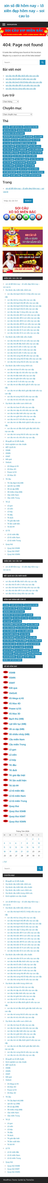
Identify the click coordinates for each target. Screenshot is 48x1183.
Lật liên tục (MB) (13, 486)
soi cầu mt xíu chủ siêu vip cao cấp (20, 400)
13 (16, 847)
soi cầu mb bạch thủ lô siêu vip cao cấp (22, 309)
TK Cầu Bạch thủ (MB (15, 483)
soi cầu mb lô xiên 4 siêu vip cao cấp (21, 353)
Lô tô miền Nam (13, 537)
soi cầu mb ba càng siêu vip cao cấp (21, 88)
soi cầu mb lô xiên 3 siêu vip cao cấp (21, 350)
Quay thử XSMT (13, 551)
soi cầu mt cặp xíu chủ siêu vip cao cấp (22, 372)
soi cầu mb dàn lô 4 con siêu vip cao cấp (23, 330)
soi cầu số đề (36, 153)
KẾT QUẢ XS (11, 447)
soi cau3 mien (25, 140)
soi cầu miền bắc (20, 149)
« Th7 (5, 862)
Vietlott (8, 462)
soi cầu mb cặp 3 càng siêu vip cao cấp (22, 312)
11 (4, 847)
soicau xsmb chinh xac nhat (25, 143)
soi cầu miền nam (35, 149)
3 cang (6, 127)
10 (39, 843)
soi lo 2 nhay (8, 166)
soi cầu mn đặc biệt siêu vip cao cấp (21, 413)
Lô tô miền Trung (14, 540)
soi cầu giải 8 (35, 146)
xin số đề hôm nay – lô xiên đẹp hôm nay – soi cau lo (24, 10)
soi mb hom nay (9, 172)
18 (4, 851)
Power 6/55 (12, 472)
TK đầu (10, 515)
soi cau (6, 140)
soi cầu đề (7, 162)
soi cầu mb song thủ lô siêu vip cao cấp (22, 362)
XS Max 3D (11, 475)
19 (10, 851)
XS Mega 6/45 (13, 466)
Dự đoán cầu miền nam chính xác (19, 403)
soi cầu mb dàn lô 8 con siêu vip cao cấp (23, 341)
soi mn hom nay (23, 172)
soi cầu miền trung (11, 153)
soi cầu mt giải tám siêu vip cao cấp (21, 378)
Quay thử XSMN (13, 554)
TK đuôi (10, 518)
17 (39, 847)
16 (33, 847)
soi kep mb (31, 162)
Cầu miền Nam (13, 495)
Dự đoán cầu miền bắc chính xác (18, 290)
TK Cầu (8, 479)
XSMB (8, 450)
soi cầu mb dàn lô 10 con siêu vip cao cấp (23, 327)
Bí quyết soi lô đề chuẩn (15, 441)
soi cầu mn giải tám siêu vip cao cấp (21, 416)
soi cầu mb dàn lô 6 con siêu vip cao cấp (23, 333)
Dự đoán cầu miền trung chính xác (19, 366)
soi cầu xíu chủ (37, 159)
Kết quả (9, 459)
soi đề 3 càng (15, 175)
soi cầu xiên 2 (31, 156)
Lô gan (10, 506)
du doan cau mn (31, 127)
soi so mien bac (37, 172)
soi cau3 (14, 140)
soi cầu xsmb (8, 159)
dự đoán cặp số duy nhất (13, 136)
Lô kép (10, 512)
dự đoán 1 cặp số (23, 130)
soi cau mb (7, 143)
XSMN (8, 453)
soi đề (5, 175)
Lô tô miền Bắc (13, 534)
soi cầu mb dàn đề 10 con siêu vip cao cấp (23, 324)
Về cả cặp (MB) (13, 489)
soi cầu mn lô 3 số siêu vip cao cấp (20, 419)
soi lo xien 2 (33, 169)
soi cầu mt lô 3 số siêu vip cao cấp (20, 381)
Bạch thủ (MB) (16, 718)
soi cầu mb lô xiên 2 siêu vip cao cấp (21, 79)
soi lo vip (23, 169)
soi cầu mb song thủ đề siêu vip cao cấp (23, 356)
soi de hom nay (19, 162)
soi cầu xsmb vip (22, 159)
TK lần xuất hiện (13, 524)
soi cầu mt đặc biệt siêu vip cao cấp (21, 375)
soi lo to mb (29, 166)
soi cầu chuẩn (22, 146)
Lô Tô (8, 530)
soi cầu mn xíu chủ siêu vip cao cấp (21, 437)
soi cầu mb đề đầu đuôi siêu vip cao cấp (22, 76)
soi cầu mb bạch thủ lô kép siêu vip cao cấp (24, 82)
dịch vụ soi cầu (9, 130)
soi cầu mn (25, 153)
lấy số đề (28, 136)
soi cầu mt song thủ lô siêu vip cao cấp (22, 396)
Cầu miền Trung (13, 498)
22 (28, 851)
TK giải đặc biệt (13, 521)
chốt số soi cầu (17, 127)
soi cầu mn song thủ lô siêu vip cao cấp (22, 434)
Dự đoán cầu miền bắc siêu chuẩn (19, 337)
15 (27, 847)
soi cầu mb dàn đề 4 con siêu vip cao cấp (23, 85)
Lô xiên (10, 509)
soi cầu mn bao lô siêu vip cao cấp (20, 407)
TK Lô (8, 502)
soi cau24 (35, 140)
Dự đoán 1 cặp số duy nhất (13, 133)
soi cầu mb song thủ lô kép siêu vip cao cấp (24, 359)
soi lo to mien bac (10, 169)
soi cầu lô (7, 149)
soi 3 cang (38, 136)
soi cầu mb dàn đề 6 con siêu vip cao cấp (23, 318)
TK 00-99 (11, 527)
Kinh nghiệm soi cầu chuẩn (16, 444)
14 (22, 847)
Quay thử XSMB (13, 548)
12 (10, 847)
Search (28, 201)
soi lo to (18, 166)
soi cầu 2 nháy (8, 146)
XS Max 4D (11, 469)
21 (21, 851)
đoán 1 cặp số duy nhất (32, 175)
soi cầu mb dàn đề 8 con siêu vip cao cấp (23, 321)
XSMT (8, 456)
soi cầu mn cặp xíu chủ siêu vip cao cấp (22, 410)
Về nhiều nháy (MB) (14, 492)
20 (16, 851)
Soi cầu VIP (7, 156)
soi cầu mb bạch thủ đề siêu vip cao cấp (22, 303)
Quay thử (9, 544)
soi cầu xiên (18, 156)
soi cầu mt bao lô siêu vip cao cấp (20, 369)
